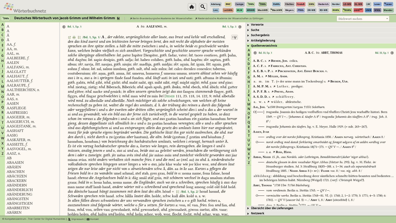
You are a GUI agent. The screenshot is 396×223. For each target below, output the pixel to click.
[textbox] (363, 19)
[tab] (321, 24)
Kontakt (94, 219)
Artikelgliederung (263, 41)
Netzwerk (257, 213)
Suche (255, 30)
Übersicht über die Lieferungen (272, 208)
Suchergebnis (260, 35)
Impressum (77, 219)
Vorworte (257, 25)
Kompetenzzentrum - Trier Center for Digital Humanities (35, 219)
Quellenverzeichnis (264, 46)
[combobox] (363, 18)
